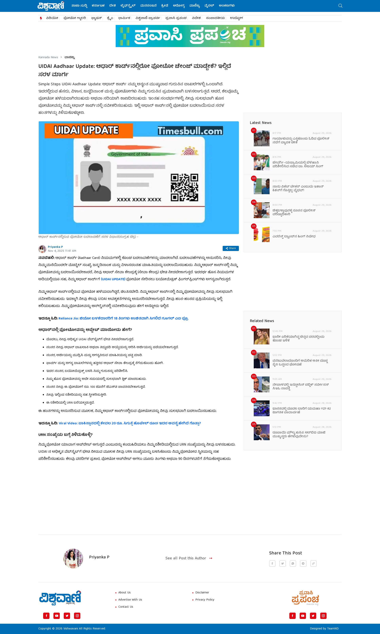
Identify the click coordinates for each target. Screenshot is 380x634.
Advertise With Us (130, 600)
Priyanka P (55, 247)
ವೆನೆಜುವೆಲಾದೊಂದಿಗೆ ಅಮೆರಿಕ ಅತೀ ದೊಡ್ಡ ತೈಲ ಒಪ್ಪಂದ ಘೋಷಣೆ (300, 363)
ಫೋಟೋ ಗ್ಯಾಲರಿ (75, 18)
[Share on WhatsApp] (293, 564)
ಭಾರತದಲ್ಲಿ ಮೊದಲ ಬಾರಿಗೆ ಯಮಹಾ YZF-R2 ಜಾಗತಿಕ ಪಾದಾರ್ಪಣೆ (302, 411)
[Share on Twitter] (283, 564)
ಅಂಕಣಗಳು (227, 6)
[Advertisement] (138, 496)
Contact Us (125, 607)
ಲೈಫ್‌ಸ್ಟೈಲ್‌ (128, 6)
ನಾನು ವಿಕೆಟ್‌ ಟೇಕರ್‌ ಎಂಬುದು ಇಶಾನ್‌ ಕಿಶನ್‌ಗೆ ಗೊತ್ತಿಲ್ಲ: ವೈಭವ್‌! (298, 189)
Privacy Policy (204, 600)
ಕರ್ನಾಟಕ (98, 6)
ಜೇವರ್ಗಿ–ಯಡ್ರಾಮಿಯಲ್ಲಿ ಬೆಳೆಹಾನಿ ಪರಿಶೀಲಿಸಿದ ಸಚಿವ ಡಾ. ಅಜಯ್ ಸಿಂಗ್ (298, 165)
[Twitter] (67, 616)
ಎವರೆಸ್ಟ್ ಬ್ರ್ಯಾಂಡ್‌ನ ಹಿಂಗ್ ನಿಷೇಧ (294, 237)
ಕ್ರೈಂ (110, 18)
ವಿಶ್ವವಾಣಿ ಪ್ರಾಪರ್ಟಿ (148, 18)
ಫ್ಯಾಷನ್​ (96, 18)
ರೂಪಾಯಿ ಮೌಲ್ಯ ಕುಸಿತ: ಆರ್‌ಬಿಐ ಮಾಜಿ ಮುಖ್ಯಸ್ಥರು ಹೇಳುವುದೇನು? (299, 435)
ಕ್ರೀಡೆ (164, 6)
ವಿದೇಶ (196, 18)
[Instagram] (77, 616)
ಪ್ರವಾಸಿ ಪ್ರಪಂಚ (176, 18)
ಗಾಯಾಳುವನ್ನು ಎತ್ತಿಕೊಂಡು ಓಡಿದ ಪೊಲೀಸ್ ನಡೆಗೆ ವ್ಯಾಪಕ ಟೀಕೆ (301, 141)
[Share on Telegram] (303, 564)
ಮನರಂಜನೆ (148, 6)
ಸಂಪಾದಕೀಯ (215, 18)
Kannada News (48, 57)
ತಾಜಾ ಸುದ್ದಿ (79, 6)
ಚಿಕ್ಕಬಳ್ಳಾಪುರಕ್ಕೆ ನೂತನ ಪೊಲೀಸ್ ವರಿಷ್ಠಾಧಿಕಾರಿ (294, 213)
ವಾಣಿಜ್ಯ (194, 6)
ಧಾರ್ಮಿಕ (124, 18)
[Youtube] (57, 616)
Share (232, 248)
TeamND (333, 629)
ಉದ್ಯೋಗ (236, 18)
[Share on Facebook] (272, 564)
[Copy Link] (313, 564)
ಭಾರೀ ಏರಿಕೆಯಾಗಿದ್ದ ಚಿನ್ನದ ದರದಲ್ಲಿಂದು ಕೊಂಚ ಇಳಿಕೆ (298, 339)
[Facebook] (46, 616)
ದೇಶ (112, 6)
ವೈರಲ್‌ (209, 6)
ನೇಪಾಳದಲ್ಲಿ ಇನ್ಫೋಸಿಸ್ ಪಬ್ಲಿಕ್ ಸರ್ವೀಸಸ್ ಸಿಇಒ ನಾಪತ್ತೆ (301, 387)
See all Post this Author (185, 559)
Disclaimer (202, 593)
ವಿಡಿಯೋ (52, 18)
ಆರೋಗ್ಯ (179, 6)
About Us (124, 593)
